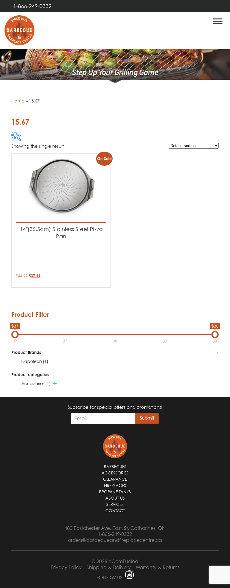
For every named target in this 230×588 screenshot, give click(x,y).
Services (115, 504)
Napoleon (34, 361)
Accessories (36, 383)
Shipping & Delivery (109, 567)
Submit (147, 417)
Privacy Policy (66, 567)
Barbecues (115, 466)
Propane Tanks (115, 491)
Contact (115, 510)
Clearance (115, 479)
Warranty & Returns (157, 567)
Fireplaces (115, 485)
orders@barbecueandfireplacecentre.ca (115, 540)
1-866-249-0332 (32, 6)
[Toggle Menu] (218, 21)
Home (18, 100)
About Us (115, 498)
